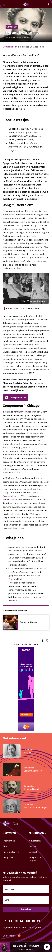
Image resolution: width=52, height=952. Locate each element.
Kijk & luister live (11, 852)
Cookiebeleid (9, 936)
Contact (33, 852)
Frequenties (9, 841)
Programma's (9, 857)
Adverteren (35, 841)
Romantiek (8, 496)
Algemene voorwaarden (15, 927)
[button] (46, 946)
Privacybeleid (35, 927)
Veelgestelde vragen (35, 859)
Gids (5, 846)
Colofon (33, 846)
